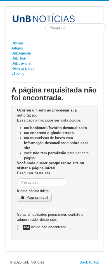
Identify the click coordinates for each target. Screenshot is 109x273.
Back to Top (89, 262)
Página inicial (36, 197)
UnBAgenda (21, 53)
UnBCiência (20, 63)
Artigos (17, 48)
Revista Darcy (22, 68)
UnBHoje (18, 58)
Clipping (17, 73)
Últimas (17, 43)
